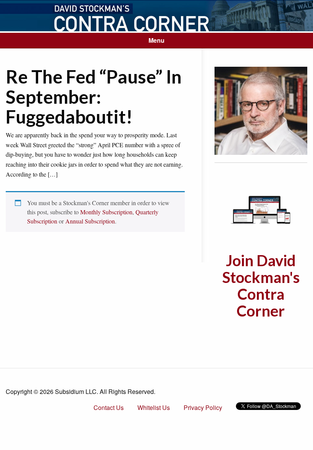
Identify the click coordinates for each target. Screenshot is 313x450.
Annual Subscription (90, 221)
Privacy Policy (203, 407)
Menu (156, 40)
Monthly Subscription (106, 212)
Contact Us (109, 407)
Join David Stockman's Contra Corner (261, 285)
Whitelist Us (153, 407)
